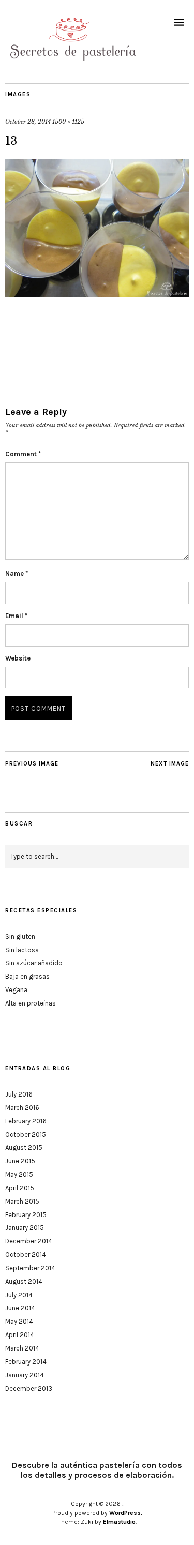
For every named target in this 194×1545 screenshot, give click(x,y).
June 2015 (20, 1161)
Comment (23, 454)
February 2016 (26, 1121)
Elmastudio (119, 1521)
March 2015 (22, 1201)
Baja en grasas (27, 976)
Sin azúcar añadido (34, 963)
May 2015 (19, 1174)
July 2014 (19, 1295)
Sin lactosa (22, 950)
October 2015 (25, 1134)
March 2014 (22, 1348)
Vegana (16, 990)
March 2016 (22, 1108)
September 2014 (30, 1268)
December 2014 (28, 1241)
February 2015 (26, 1215)
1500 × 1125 (68, 121)
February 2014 (26, 1362)
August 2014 (23, 1281)
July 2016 (19, 1094)
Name (16, 573)
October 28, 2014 (28, 121)
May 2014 (19, 1321)
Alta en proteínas (30, 1003)
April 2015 (19, 1188)
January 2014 (24, 1375)
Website (18, 658)
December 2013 (28, 1388)
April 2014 (19, 1335)
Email (16, 616)
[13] (97, 294)
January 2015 (24, 1228)
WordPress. (125, 1513)
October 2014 (25, 1254)
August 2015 (23, 1147)
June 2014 (20, 1308)
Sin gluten (20, 936)
